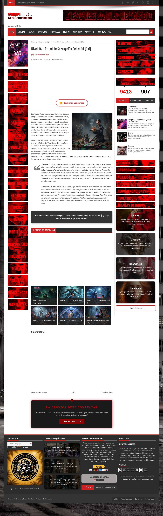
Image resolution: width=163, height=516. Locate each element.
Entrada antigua (106, 392)
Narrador (21, 31)
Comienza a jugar (105, 31)
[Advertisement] (71, 78)
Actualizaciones (126, 499)
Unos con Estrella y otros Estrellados (30, 3)
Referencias (149, 499)
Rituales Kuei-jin (59, 59)
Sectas (31, 31)
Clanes (130, 133)
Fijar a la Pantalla (72, 421)
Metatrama (77, 31)
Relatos (66, 31)
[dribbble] (142, 2)
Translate (25, 447)
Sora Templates (21, 499)
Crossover (89, 31)
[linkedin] (148, 2)
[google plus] (153, 2)
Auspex (131, 146)
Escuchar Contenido (71, 103)
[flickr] (137, 2)
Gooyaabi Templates (45, 499)
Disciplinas (42, 31)
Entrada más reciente (39, 392)
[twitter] (127, 2)
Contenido (138, 499)
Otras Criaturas (136, 308)
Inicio (11, 31)
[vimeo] (132, 2)
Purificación (97, 201)
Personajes (55, 31)
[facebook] (122, 2)
